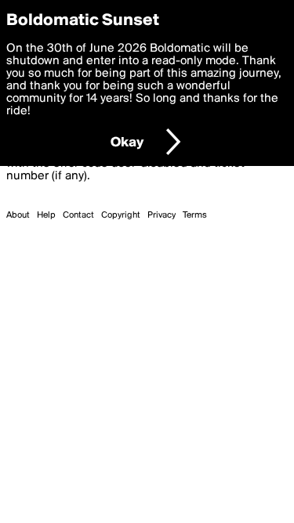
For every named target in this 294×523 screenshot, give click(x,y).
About (18, 215)
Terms (195, 215)
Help (46, 215)
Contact (78, 215)
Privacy (161, 215)
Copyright (120, 215)
